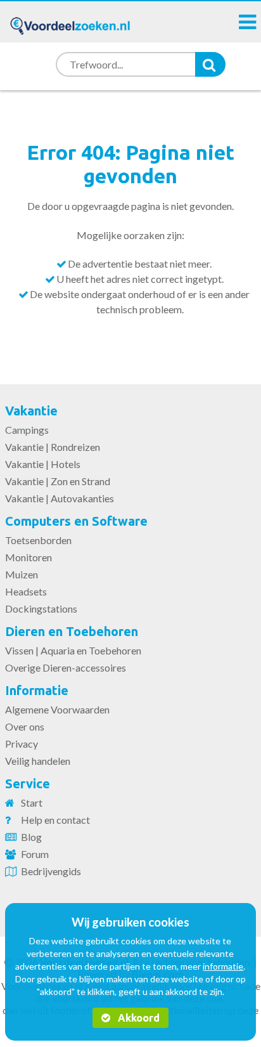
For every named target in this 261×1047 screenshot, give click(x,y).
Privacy (21, 744)
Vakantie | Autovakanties (59, 498)
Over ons (24, 726)
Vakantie (31, 410)
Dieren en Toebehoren (71, 631)
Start (31, 803)
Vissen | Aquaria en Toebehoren (73, 650)
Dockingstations (41, 608)
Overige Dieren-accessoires (65, 667)
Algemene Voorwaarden (57, 709)
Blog (31, 837)
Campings (27, 430)
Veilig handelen (37, 761)
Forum (35, 854)
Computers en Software (76, 521)
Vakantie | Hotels (42, 464)
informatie (223, 966)
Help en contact (55, 820)
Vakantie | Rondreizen (52, 447)
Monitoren (28, 557)
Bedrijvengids (51, 871)
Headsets (26, 591)
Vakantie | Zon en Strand (57, 481)
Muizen (21, 574)
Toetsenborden (38, 540)
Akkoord (137, 1018)
